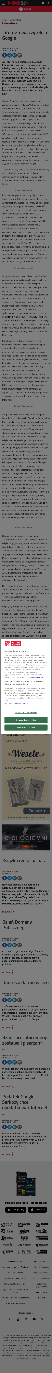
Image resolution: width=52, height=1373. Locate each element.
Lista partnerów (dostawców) (16, 703)
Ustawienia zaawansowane (26, 713)
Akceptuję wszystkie (26, 727)
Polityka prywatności (36, 677)
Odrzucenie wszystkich (26, 720)
